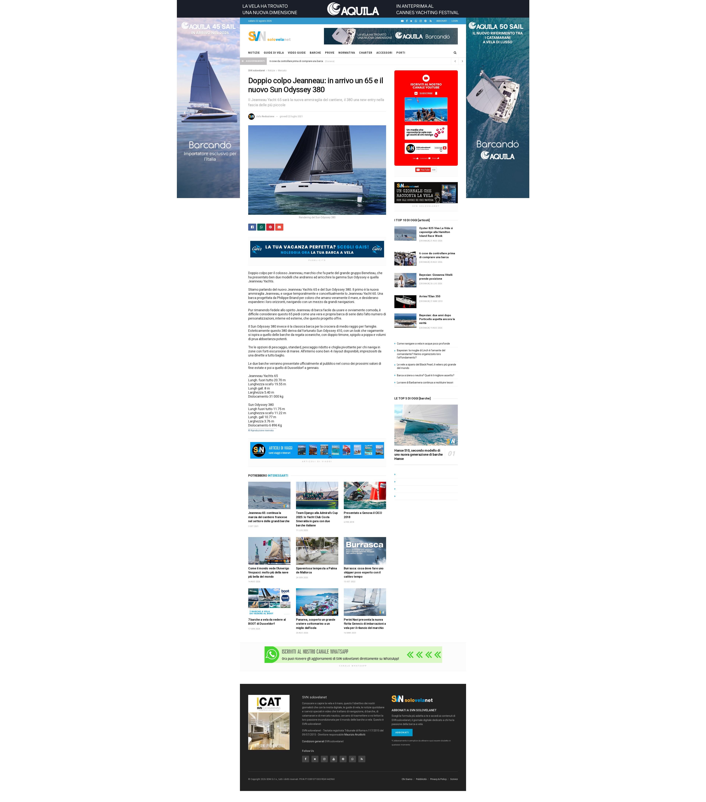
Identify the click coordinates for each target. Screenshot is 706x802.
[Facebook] (407, 21)
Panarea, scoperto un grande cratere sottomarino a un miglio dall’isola (315, 624)
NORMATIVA (346, 52)
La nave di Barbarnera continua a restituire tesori (425, 382)
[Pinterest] (425, 21)
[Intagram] (421, 21)
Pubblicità (421, 779)
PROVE (329, 52)
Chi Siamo (407, 779)
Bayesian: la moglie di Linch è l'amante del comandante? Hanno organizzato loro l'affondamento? (421, 354)
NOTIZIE (254, 52)
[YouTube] (402, 21)
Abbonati (402, 732)
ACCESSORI (384, 52)
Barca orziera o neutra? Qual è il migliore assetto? (425, 375)
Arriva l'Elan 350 (429, 296)
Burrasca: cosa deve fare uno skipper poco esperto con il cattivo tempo (364, 572)
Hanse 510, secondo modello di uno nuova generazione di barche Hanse (418, 454)
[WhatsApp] (416, 21)
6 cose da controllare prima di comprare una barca (296, 61)
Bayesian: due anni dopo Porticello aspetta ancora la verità (437, 319)
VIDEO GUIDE (297, 52)
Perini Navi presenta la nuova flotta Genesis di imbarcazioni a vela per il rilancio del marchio (365, 624)
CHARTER (365, 52)
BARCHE (315, 52)
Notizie (271, 70)
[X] (411, 21)
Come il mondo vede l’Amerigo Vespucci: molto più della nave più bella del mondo (268, 572)
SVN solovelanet (256, 70)
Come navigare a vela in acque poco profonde (423, 343)
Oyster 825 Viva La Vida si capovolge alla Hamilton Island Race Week (436, 232)
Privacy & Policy (438, 779)
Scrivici (454, 779)
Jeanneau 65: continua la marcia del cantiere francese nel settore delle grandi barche (269, 517)
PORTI (400, 52)
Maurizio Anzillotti (354, 734)
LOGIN (455, 21)
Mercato (282, 70)
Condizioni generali (313, 741)
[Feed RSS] (431, 21)
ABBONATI (441, 21)
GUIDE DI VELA (274, 52)
